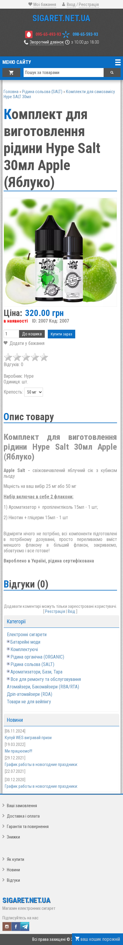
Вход (71, 4)
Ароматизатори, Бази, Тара (36, 672)
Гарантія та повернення (28, 826)
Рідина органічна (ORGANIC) (37, 657)
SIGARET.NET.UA (61, 18)
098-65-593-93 (85, 34)
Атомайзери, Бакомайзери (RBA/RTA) (43, 687)
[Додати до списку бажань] (24, 343)
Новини (13, 869)
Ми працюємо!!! (18, 751)
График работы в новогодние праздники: (41, 764)
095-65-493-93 (48, 34)
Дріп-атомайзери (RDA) (29, 694)
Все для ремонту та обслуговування (45, 679)
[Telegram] (24, 926)
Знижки (13, 837)
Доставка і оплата (23, 816)
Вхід (71, 611)
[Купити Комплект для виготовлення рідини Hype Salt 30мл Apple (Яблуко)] (60, 252)
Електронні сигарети (27, 634)
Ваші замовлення (22, 805)
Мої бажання (44, 4)
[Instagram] (6, 926)
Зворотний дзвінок (47, 42)
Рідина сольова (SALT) (32, 664)
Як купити (15, 859)
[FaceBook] (15, 926)
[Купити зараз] (61, 334)
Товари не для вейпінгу (29, 701)
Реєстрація (89, 4)
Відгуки (13, 880)
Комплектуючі (24, 649)
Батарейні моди (25, 642)
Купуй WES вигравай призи (28, 737)
